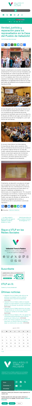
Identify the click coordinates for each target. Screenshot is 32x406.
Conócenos (6, 385)
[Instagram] (14, 15)
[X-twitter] (7, 15)
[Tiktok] (18, 15)
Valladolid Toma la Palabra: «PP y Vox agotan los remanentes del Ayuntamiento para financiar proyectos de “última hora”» (17, 316)
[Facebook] (3, 15)
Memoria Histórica (14, 210)
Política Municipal (12, 39)
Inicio (4, 382)
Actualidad (6, 388)
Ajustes (19, 403)
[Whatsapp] (22, 15)
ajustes (13, 398)
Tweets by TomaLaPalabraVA (9, 287)
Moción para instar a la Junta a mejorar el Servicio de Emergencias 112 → (24, 219)
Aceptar (4, 403)
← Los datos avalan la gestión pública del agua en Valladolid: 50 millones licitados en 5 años (8, 220)
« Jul (2, 351)
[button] (15, 10)
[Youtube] (10, 15)
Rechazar (12, 403)
